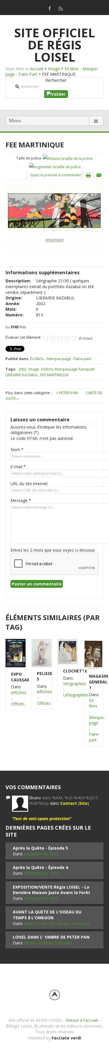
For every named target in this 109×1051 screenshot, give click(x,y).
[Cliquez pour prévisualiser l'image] (54, 217)
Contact (68, 803)
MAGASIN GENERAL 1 (93, 681)
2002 (22, 369)
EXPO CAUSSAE (15, 677)
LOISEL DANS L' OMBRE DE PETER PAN (51, 937)
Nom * (17, 449)
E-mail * (18, 466)
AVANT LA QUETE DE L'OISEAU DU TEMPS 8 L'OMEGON (47, 914)
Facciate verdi (66, 1038)
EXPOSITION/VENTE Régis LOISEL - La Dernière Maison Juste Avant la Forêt (51, 890)
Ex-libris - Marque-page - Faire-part (60, 358)
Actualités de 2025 (41, 854)
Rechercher (56, 80)
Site (83, 803)
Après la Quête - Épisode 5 (40, 848)
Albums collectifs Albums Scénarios (57, 923)
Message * (20, 500)
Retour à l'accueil (82, 1020)
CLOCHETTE (67, 671)
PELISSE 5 (41, 676)
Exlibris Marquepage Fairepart (67, 369)
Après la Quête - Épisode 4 (40, 867)
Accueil (36, 68)
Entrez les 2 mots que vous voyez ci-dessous (52, 550)
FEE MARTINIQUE (54, 374)
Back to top (54, 995)
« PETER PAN (67, 392)
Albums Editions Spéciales (48, 943)
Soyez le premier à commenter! (55, 175)
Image (54, 68)
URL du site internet (29, 483)
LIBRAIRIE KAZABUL (22, 374)
